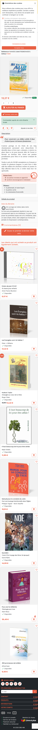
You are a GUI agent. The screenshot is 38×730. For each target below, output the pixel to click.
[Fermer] (35, 3)
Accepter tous (19, 48)
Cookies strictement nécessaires (15, 18)
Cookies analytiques (11, 26)
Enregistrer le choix (19, 44)
